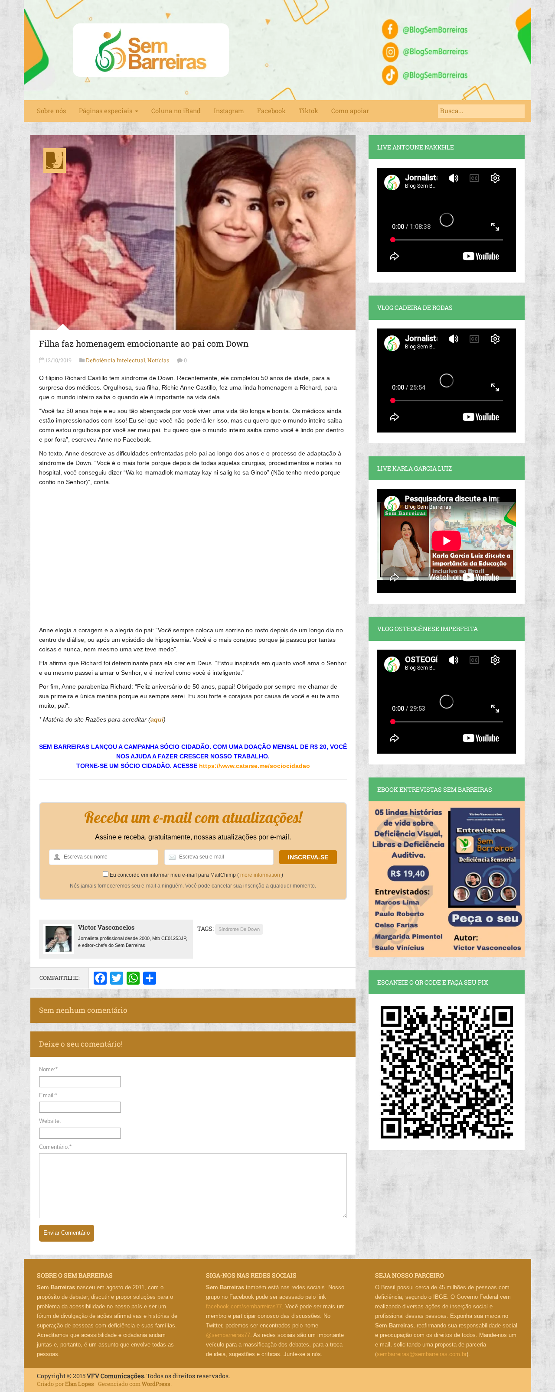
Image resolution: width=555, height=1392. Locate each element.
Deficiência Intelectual (115, 360)
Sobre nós (51, 111)
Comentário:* (55, 1147)
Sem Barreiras (151, 50)
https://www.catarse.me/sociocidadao (254, 765)
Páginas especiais (106, 111)
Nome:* (48, 1069)
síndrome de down (239, 929)
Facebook (271, 111)
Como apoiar (350, 111)
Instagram (229, 111)
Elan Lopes (79, 1384)
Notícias (158, 360)
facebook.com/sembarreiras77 (244, 1306)
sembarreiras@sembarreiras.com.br (422, 1354)
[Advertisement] (193, 551)
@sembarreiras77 (228, 1335)
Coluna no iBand (176, 111)
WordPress (156, 1384)
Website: (50, 1121)
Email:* (48, 1095)
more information (260, 875)
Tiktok (308, 111)
